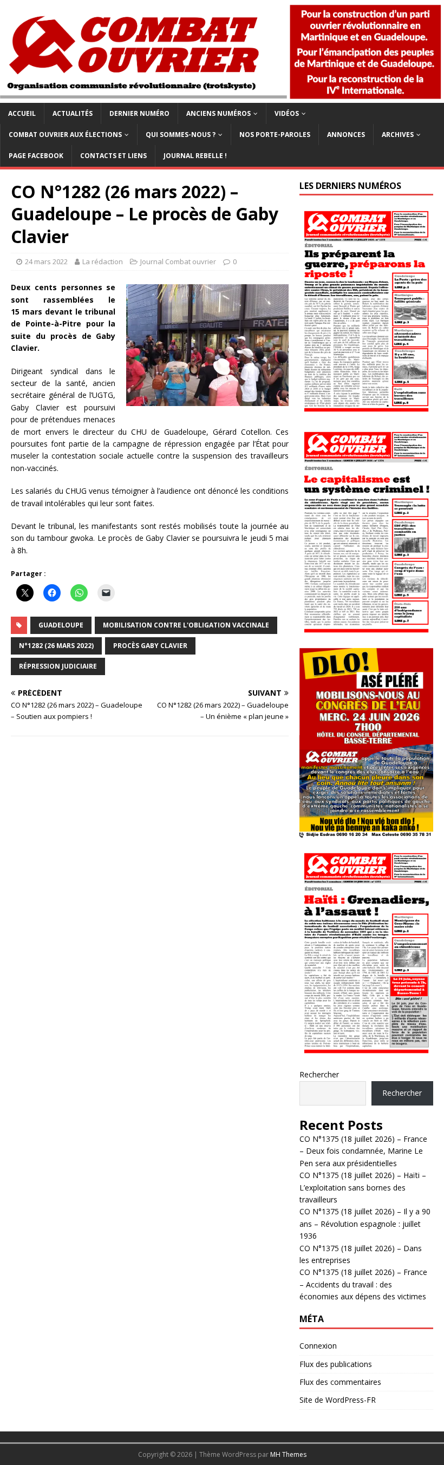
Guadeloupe (60, 625)
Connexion (318, 1345)
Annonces (346, 134)
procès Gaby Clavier (150, 645)
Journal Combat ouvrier (178, 261)
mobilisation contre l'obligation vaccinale (186, 625)
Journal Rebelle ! (195, 155)
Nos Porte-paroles (274, 134)
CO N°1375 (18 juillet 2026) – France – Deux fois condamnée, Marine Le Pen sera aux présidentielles (363, 1151)
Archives (398, 134)
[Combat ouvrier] (222, 96)
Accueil (22, 113)
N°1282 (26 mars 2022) (56, 645)
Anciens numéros (218, 113)
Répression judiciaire (58, 666)
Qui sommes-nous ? (181, 134)
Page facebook (36, 155)
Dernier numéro (139, 113)
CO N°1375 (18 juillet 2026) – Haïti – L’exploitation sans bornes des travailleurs (362, 1187)
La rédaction (102, 261)
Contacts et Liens (113, 155)
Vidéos (287, 113)
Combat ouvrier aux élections (65, 134)
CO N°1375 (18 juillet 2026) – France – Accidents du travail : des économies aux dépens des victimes (363, 1284)
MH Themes (288, 1454)
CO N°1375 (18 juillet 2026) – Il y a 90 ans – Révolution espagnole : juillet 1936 (364, 1223)
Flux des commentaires (340, 1382)
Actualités (73, 113)
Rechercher (319, 1074)
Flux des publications (335, 1364)
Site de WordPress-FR (337, 1400)
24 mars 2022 (46, 261)
